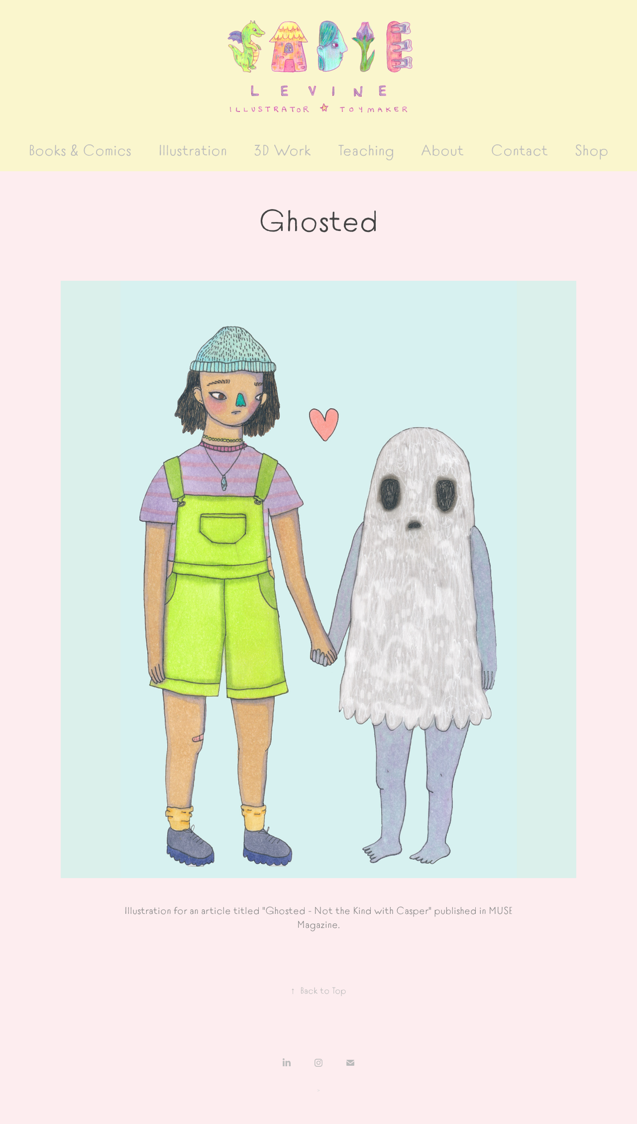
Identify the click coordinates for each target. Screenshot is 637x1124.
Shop (592, 148)
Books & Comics (79, 148)
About (442, 148)
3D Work (282, 148)
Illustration (192, 148)
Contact (519, 148)
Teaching (366, 148)
